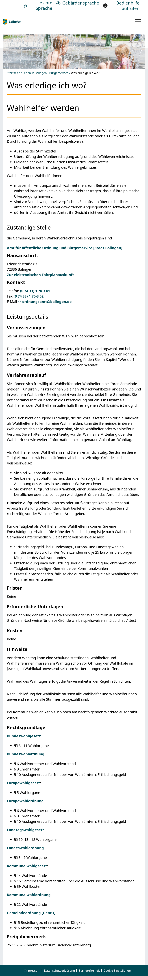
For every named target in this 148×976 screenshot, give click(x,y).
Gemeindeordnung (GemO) (31, 912)
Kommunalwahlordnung (29, 894)
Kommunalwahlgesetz (27, 865)
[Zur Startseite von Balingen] (12, 22)
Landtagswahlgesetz (25, 829)
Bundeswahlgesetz (24, 735)
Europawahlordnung (25, 800)
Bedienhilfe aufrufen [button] (127, 5)
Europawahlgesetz (23, 782)
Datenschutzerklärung (59, 970)
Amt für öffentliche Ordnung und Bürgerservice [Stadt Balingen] (64, 247)
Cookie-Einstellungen (118, 970)
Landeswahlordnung (25, 847)
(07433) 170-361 (35, 290)
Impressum (32, 970)
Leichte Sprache (44, 5)
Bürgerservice (58, 73)
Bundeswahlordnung (25, 754)
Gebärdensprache (80, 3)
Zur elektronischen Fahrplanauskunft (40, 274)
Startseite (13, 73)
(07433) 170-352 (28, 296)
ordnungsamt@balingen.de (47, 301)
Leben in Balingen (35, 73)
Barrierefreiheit (89, 970)
